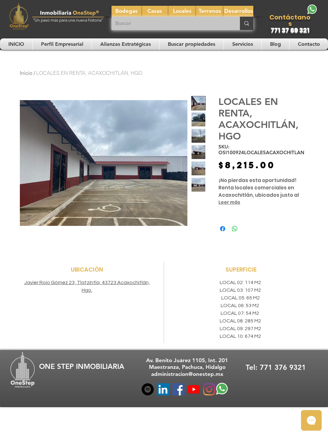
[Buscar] (246, 23)
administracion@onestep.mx (187, 374)
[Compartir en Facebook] (222, 229)
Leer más (229, 202)
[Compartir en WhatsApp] (235, 229)
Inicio (26, 73)
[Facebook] (178, 389)
